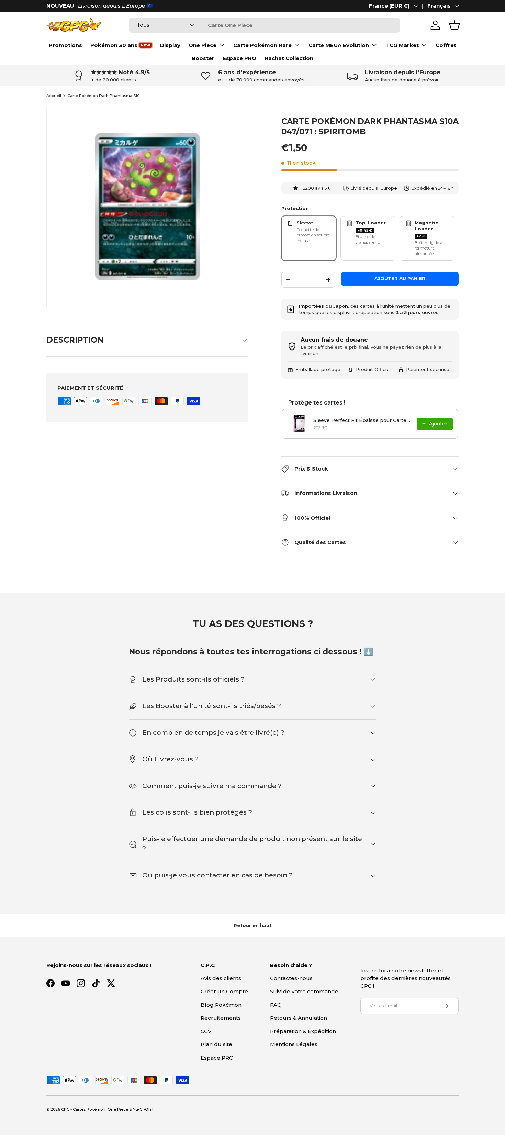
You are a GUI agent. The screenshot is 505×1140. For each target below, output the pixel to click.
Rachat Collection (289, 58)
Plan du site (216, 1044)
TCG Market (402, 45)
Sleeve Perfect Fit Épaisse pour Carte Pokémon (363, 420)
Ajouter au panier (399, 278)
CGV (206, 1031)
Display (170, 45)
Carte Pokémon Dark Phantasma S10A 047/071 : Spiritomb (106, 96)
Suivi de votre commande (304, 991)
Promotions (65, 45)
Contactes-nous (291, 978)
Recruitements (221, 1018)
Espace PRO (239, 58)
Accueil (53, 96)
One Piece (202, 45)
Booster (203, 58)
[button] (454, 25)
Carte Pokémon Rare (262, 45)
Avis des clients (221, 978)
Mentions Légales (293, 1044)
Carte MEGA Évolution (338, 45)
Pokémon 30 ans (113, 45)
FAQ (276, 1004)
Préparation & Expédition (303, 1031)
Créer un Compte (224, 991)
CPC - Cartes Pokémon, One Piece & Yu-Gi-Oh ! (107, 1109)
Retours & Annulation (298, 1018)
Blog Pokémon (221, 1004)
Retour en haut (253, 925)
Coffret (446, 45)
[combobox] (264, 25)
